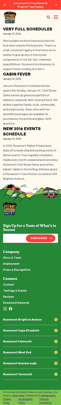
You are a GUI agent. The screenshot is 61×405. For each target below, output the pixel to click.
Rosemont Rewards (16, 302)
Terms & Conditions (45, 401)
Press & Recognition (16, 269)
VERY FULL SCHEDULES (27, 28)
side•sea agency (48, 395)
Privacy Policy (7, 401)
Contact (8, 284)
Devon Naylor (18, 395)
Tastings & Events (15, 290)
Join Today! (37, 6)
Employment (11, 263)
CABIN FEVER (16, 74)
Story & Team (12, 257)
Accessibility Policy (25, 401)
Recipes (8, 296)
